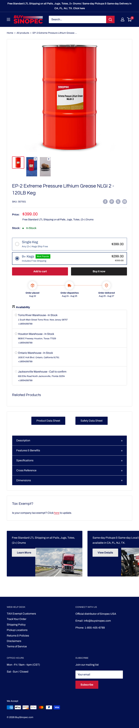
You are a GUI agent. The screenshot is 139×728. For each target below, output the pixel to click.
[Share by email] (124, 201)
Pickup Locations (17, 630)
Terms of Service (17, 646)
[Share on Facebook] (105, 201)
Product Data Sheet (48, 420)
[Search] (110, 19)
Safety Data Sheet (92, 420)
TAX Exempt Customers (21, 613)
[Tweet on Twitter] (118, 201)
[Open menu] (8, 19)
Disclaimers (14, 641)
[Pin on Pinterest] (111, 201)
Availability (23, 307)
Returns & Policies (18, 635)
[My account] (122, 19)
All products (23, 33)
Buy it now (99, 271)
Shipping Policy (16, 624)
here (56, 512)
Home (10, 33)
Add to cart (40, 271)
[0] (129, 19)
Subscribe (87, 684)
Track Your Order (16, 619)
